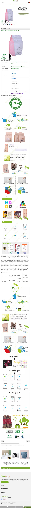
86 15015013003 (3, 495)
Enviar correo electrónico (23, 14)
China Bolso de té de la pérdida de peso (17, 445)
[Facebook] (1, 499)
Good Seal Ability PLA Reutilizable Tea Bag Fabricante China (10, 444)
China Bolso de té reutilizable (5, 445)
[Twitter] (3, 499)
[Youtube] (5, 499)
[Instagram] (7, 499)
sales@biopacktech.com (5, 496)
